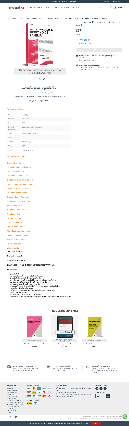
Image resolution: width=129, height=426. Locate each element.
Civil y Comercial (44, 18)
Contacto (76, 7)
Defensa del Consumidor (15, 402)
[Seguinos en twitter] (105, 388)
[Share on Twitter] (40, 79)
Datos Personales (13, 406)
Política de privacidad (14, 400)
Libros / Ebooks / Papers (21, 18)
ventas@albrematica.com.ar (68, 392)
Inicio (9, 18)
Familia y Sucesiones (59, 18)
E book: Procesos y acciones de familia (64, 344)
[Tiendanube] (16, 417)
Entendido (96, 423)
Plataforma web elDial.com (12, 393)
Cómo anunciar (12, 398)
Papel (34, 18)
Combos (67, 7)
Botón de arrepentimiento (12, 409)
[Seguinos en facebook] (100, 388)
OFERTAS (32, 7)
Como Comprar (12, 390)
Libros (39, 7)
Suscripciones (57, 7)
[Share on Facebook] (35, 79)
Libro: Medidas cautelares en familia (34, 344)
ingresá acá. (100, 419)
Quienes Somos (12, 396)
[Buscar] (111, 7)
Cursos (46, 7)
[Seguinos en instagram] (96, 388)
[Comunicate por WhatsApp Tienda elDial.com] (125, 416)
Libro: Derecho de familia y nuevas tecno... (94, 344)
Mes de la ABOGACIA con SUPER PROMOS (64, 1)
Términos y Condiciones (15, 404)
